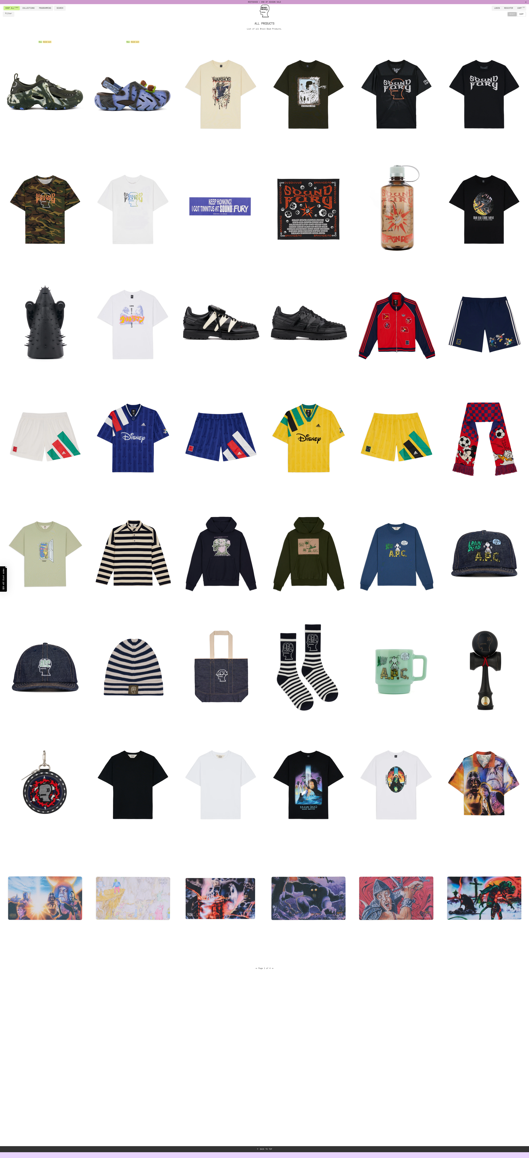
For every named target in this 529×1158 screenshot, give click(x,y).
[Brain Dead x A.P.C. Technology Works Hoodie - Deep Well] (220, 553)
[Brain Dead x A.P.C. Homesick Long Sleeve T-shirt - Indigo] (396, 553)
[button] (3, 579)
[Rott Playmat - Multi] (484, 898)
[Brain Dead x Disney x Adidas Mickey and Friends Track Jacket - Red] (396, 322)
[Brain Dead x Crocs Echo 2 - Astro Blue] (133, 92)
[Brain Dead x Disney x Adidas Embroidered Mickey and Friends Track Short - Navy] (484, 322)
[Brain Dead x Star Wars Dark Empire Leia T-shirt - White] (396, 783)
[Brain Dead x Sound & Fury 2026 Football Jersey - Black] (396, 92)
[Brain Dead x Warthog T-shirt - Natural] (220, 92)
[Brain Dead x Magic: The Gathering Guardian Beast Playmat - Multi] (308, 898)
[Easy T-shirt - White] (220, 783)
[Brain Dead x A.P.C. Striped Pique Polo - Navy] (133, 553)
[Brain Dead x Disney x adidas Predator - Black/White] (220, 322)
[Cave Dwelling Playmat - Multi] (133, 898)
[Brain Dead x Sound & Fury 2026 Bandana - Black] (308, 207)
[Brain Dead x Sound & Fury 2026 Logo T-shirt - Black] (484, 92)
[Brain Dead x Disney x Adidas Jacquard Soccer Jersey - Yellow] (308, 438)
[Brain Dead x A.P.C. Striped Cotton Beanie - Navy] (133, 668)
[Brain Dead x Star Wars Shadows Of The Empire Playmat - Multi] (45, 898)
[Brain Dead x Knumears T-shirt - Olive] (308, 92)
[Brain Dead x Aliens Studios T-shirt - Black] (484, 207)
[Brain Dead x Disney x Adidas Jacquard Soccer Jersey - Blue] (133, 438)
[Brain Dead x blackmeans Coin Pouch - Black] (45, 783)
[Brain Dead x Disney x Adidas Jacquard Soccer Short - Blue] (220, 438)
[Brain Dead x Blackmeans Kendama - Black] (484, 668)
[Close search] (64, 8)
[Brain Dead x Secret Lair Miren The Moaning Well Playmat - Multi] (220, 898)
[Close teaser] (6, 566)
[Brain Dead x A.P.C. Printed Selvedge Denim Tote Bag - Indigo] (220, 668)
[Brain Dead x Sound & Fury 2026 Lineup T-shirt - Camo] (45, 207)
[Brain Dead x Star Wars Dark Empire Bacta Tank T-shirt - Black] (308, 783)
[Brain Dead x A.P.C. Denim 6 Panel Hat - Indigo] (45, 668)
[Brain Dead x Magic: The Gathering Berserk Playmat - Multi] (396, 898)
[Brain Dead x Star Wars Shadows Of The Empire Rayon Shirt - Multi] (484, 783)
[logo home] (264, 11)
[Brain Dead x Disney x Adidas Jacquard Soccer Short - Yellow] (396, 438)
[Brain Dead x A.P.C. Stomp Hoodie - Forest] (308, 553)
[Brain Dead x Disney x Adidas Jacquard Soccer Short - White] (45, 438)
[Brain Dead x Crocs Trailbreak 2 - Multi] (45, 92)
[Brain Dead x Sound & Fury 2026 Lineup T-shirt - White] (133, 207)
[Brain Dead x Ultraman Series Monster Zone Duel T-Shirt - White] (133, 322)
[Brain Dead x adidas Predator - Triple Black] (308, 322)
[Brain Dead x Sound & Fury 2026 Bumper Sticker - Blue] (220, 207)
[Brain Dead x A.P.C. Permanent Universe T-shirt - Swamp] (45, 553)
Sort (521, 14)
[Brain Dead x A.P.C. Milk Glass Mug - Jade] (396, 668)
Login (497, 8)
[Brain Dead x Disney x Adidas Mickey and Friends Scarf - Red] (484, 438)
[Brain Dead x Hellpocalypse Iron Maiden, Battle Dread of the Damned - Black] (45, 322)
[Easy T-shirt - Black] (133, 783)
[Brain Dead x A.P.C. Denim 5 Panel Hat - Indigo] (484, 553)
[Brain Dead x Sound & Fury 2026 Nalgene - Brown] (396, 207)
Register (508, 8)
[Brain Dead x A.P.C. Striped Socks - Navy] (308, 668)
